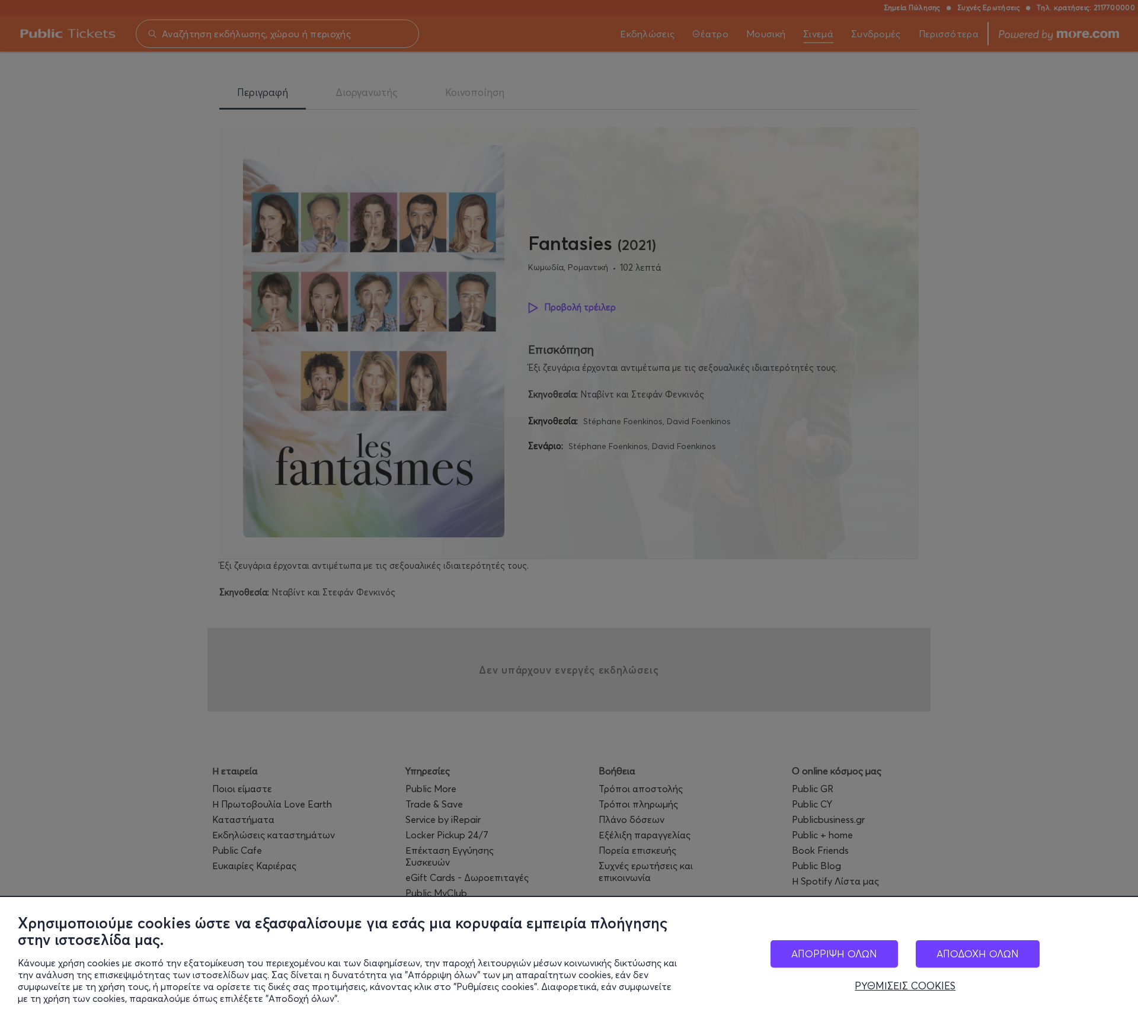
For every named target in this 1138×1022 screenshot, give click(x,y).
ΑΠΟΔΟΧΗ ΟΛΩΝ (977, 953)
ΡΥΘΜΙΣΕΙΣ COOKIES (905, 986)
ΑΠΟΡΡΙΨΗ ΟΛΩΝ (834, 953)
